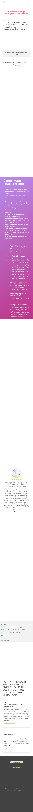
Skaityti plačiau (16, 509)
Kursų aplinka (17, 762)
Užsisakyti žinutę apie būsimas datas (16, 53)
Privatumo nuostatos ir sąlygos (16, 804)
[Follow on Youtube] (19, 797)
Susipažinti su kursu (9, 723)
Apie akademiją (16, 801)
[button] (30, 491)
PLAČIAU (6, 448)
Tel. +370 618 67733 (16, 777)
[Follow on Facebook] (14, 797)
